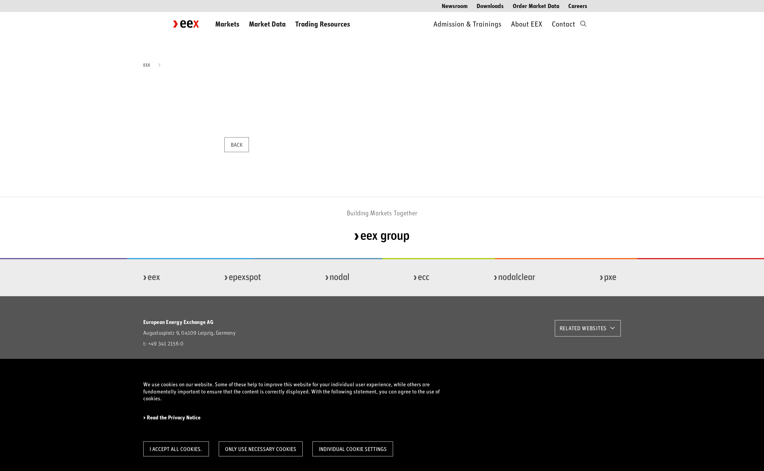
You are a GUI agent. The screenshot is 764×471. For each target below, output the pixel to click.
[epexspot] (243, 278)
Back (237, 144)
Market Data (267, 23)
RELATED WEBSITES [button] (583, 328)
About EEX (526, 23)
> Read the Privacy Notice (172, 417)
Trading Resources (322, 23)
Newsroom (455, 5)
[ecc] (421, 278)
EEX (146, 65)
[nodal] (337, 278)
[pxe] (608, 278)
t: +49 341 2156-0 (163, 343)
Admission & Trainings (467, 23)
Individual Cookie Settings (353, 449)
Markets (227, 23)
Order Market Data (536, 5)
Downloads (490, 5)
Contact (563, 23)
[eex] (152, 278)
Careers (577, 5)
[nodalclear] (515, 278)
